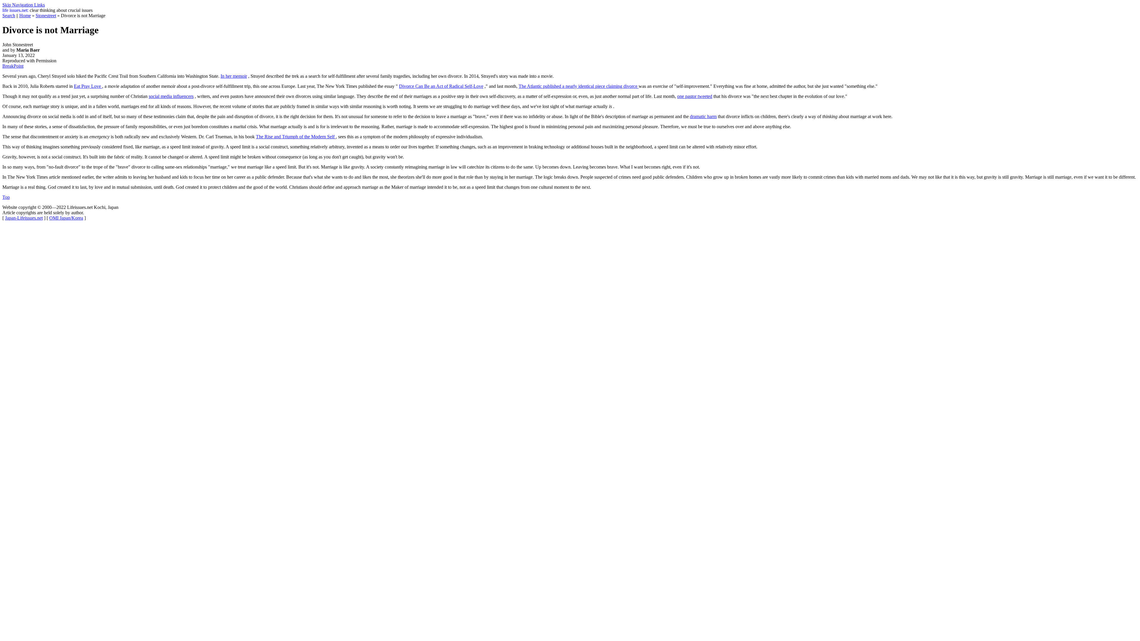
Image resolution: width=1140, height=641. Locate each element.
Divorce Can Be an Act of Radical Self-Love (441, 86)
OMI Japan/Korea (66, 217)
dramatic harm (703, 116)
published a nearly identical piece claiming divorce (579, 86)
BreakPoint (12, 66)
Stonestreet (46, 15)
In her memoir (234, 76)
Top (6, 197)
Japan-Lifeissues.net (24, 217)
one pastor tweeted (694, 96)
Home (25, 15)
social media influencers (171, 96)
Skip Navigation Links (23, 4)
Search (8, 15)
